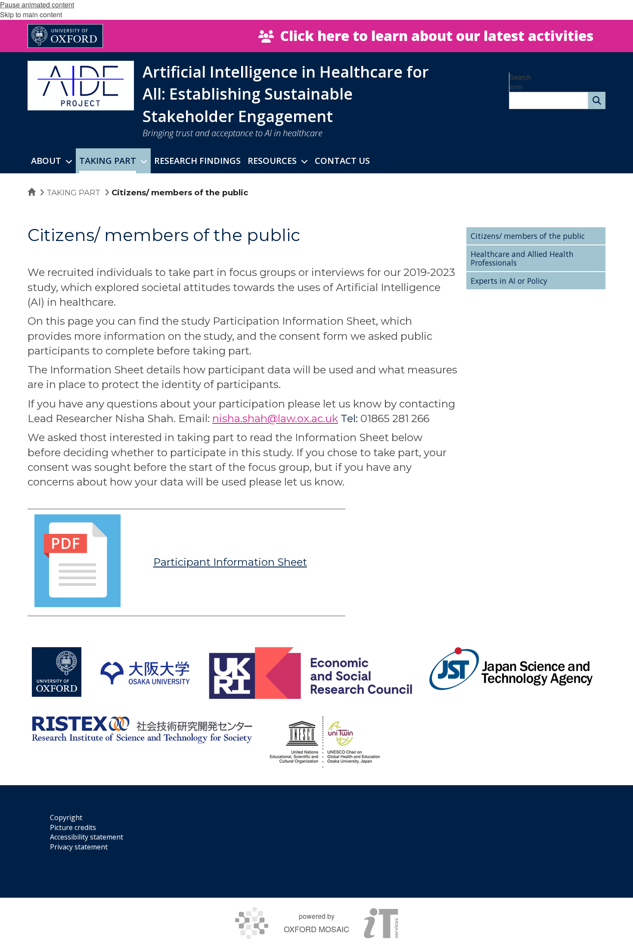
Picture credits (73, 827)
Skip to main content (31, 14)
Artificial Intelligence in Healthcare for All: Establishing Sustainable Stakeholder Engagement (286, 94)
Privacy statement (79, 847)
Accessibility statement (86, 837)
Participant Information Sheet (230, 562)
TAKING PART (73, 192)
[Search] (596, 100)
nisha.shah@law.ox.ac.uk (275, 418)
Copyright (66, 817)
